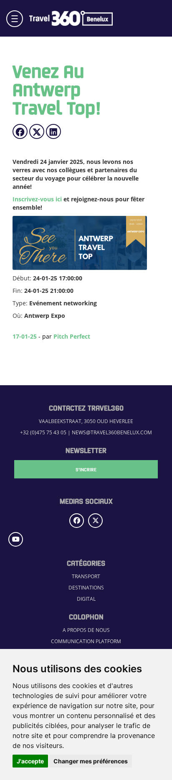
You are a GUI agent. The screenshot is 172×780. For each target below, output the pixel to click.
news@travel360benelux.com (112, 432)
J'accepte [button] (30, 761)
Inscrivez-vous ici (37, 199)
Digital (86, 598)
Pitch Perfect (71, 336)
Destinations (86, 587)
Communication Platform (86, 641)
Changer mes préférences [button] (90, 761)
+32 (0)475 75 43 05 (43, 432)
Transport (86, 576)
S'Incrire (86, 469)
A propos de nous (86, 630)
